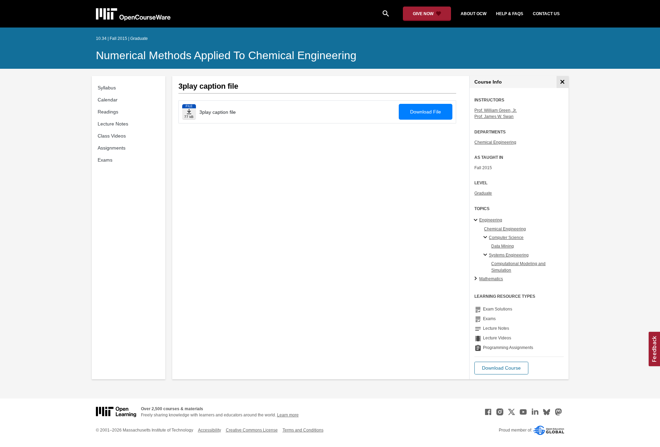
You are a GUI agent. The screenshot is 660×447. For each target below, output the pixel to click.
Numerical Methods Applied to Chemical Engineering (226, 55)
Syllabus (107, 87)
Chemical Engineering (495, 142)
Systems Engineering (509, 255)
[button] (501, 368)
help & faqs (509, 13)
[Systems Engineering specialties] (486, 255)
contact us (546, 13)
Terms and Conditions (303, 430)
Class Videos (112, 136)
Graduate (483, 193)
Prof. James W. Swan (494, 116)
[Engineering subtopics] (476, 220)
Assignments (111, 148)
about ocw (473, 13)
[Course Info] (563, 82)
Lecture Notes (113, 124)
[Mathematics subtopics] (476, 278)
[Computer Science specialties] (486, 237)
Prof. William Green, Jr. (495, 110)
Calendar (108, 99)
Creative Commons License (252, 430)
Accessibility (209, 430)
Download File (425, 112)
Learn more (288, 415)
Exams (105, 160)
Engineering (490, 220)
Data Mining (502, 246)
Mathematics (491, 278)
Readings (108, 112)
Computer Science (506, 237)
